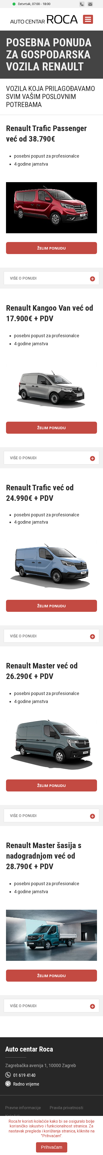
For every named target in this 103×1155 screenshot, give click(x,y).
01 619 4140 (24, 1075)
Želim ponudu (51, 248)
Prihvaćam (51, 1147)
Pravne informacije (23, 1107)
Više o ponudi (23, 278)
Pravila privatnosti (66, 1107)
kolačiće (41, 1121)
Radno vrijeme (26, 1084)
